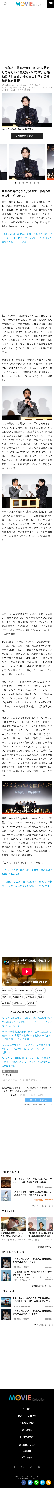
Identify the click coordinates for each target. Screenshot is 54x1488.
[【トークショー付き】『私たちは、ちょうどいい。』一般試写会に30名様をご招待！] (6, 1182)
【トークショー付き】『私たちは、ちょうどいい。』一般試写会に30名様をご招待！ (32, 1180)
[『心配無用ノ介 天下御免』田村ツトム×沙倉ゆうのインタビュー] (6, 1275)
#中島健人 (36, 85)
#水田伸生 (6, 90)
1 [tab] (15, 183)
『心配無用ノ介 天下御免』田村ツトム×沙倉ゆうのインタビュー (32, 1273)
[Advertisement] (27, 35)
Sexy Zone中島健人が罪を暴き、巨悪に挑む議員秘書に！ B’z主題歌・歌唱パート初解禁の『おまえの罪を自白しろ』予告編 (26, 1035)
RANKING (27, 1423)
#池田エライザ (17, 90)
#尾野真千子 (14, 88)
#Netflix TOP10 (24, 1306)
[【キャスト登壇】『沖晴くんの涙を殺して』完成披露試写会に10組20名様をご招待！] (6, 1195)
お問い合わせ (27, 1457)
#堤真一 (5, 88)
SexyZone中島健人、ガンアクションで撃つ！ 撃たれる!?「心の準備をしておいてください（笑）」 (26, 1049)
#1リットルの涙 (33, 1240)
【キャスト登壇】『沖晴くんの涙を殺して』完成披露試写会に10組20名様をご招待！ (32, 1193)
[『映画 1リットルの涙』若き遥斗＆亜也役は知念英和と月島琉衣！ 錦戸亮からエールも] (40, 1224)
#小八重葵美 (24, 1319)
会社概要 (27, 1451)
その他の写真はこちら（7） (27, 136)
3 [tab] (23, 183)
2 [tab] (19, 183)
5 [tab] (31, 183)
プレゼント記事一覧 (41, 1206)
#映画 (33, 88)
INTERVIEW (27, 1416)
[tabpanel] (27, 162)
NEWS (27, 1409)
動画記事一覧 (44, 1246)
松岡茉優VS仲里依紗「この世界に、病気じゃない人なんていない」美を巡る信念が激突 (13, 1234)
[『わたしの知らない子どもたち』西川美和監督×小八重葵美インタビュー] (6, 1314)
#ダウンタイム (12, 1240)
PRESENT (27, 1437)
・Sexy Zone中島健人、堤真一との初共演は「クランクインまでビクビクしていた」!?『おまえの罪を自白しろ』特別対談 (27, 237)
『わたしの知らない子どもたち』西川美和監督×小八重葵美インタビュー (32, 1312)
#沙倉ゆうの (26, 1280)
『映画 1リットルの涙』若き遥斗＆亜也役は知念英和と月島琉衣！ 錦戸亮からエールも (40, 1234)
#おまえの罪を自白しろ (21, 85)
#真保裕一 (27, 90)
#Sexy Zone (7, 85)
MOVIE (27, 1430)
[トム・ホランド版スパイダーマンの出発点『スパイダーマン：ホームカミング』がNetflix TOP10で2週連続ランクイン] (6, 1302)
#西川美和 (16, 1319)
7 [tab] (38, 183)
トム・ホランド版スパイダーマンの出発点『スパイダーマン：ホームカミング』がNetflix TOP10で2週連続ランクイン (31, 1299)
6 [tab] (34, 183)
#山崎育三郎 (25, 88)
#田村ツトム (17, 1280)
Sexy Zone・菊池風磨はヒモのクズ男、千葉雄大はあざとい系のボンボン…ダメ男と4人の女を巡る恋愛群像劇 (26, 1062)
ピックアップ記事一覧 (40, 1325)
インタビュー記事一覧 (40, 1286)
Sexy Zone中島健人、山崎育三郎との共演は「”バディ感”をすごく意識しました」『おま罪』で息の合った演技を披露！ (27, 1022)
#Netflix (15, 1306)
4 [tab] (27, 183)
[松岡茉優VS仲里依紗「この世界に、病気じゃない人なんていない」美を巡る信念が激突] (13, 1224)
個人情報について (27, 1445)
